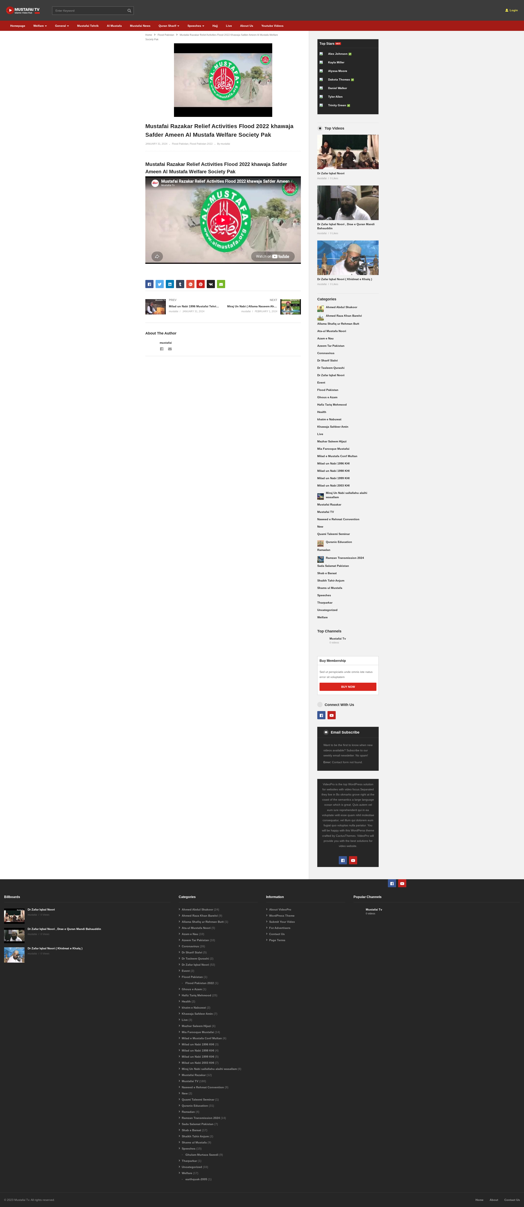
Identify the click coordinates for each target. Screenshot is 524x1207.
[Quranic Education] (320, 543)
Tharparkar (324, 602)
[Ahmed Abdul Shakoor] (320, 308)
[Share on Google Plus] (190, 284)
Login (513, 10)
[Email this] (221, 284)
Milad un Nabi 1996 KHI (333, 463)
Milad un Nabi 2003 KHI (333, 485)
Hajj (215, 25)
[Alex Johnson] (323, 55)
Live (229, 25)
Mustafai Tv (338, 638)
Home (148, 35)
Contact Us (277, 934)
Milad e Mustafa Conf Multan (337, 456)
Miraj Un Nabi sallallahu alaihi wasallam (209, 1069)
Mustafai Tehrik (88, 25)
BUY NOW (348, 686)
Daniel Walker (337, 88)
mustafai (166, 342)
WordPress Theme (282, 915)
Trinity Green (337, 105)
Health (321, 412)
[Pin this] (200, 284)
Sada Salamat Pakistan (333, 565)
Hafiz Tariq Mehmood (332, 404)
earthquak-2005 (196, 1179)
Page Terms (277, 940)
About (494, 1199)
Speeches (194, 25)
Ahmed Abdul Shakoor (341, 307)
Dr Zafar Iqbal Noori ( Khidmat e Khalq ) (344, 279)
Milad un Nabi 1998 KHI (333, 470)
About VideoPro (280, 909)
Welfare (38, 25)
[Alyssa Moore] (323, 72)
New (320, 526)
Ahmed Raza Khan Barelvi (344, 315)
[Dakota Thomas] (323, 81)
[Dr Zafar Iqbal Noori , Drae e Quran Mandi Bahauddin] (348, 203)
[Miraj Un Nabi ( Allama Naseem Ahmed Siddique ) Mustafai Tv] (264, 307)
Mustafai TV (325, 511)
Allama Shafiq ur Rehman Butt (338, 323)
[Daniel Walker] (323, 89)
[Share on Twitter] (160, 284)
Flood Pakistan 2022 (201, 143)
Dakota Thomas (339, 79)
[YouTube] (332, 715)
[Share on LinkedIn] (170, 284)
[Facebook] (162, 349)
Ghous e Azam (327, 397)
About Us (246, 25)
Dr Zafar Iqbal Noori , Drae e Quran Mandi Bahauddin (64, 929)
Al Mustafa (114, 25)
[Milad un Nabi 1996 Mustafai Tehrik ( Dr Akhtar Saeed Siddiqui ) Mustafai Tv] (182, 307)
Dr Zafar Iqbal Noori (330, 173)
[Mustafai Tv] (322, 643)
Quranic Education (339, 542)
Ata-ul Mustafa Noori (331, 331)
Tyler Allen (335, 96)
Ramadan (323, 549)
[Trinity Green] (323, 107)
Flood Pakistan (166, 35)
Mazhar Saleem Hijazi (332, 441)
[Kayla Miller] (323, 64)
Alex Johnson (338, 53)
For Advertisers (279, 928)
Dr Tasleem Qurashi (330, 367)
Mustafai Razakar (329, 504)
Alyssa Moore (337, 71)
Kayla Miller (336, 62)
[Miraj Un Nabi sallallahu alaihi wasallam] (320, 496)
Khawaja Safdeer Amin (332, 426)
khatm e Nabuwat (329, 419)
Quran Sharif (167, 25)
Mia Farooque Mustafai (333, 448)
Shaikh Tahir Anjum (330, 580)
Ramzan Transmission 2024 (345, 557)
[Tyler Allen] (323, 98)
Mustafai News (140, 25)
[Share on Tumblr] (180, 284)
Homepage (17, 25)
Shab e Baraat (327, 573)
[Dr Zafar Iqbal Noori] (348, 152)
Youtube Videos (272, 25)
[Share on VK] (211, 284)
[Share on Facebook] (149, 284)
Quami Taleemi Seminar (333, 534)
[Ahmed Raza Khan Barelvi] (320, 317)
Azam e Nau (325, 338)
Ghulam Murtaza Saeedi (201, 1154)
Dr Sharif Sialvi (327, 360)
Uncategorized (327, 610)
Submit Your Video (282, 921)
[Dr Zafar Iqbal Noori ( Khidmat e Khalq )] (348, 258)
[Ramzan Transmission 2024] (320, 559)
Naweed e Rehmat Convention (338, 519)
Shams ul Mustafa (329, 588)
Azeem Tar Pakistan (330, 345)
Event (321, 382)
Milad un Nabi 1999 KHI (333, 478)
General (60, 25)
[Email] (170, 349)
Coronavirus (325, 353)
